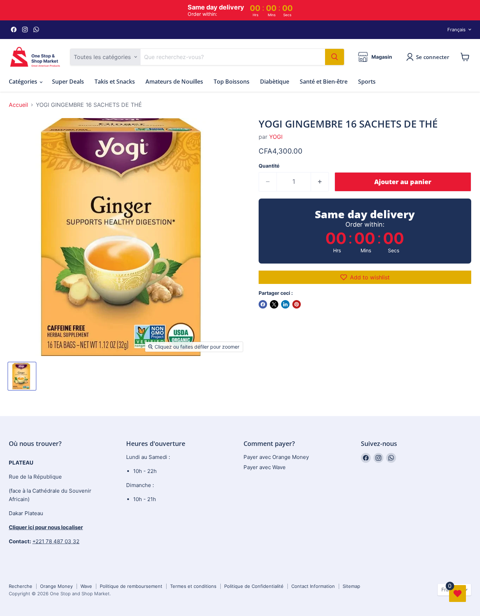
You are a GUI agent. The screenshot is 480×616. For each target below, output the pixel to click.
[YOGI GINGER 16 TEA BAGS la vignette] (22, 376)
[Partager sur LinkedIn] (285, 304)
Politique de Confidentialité (254, 586)
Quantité (269, 166)
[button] (365, 277)
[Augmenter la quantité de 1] (320, 182)
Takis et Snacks (115, 81)
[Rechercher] (334, 57)
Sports (367, 81)
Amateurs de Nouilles (174, 81)
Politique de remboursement (131, 586)
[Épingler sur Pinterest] (296, 304)
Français (456, 29)
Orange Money (56, 586)
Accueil (18, 105)
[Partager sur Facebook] (263, 304)
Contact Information (313, 586)
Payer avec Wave (265, 467)
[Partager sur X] (274, 304)
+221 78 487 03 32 (55, 541)
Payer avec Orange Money (276, 457)
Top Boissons (231, 81)
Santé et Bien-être (324, 81)
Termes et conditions (193, 586)
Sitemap (351, 586)
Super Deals (68, 81)
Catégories (24, 81)
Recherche (20, 586)
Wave (86, 586)
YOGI (276, 136)
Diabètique (274, 81)
